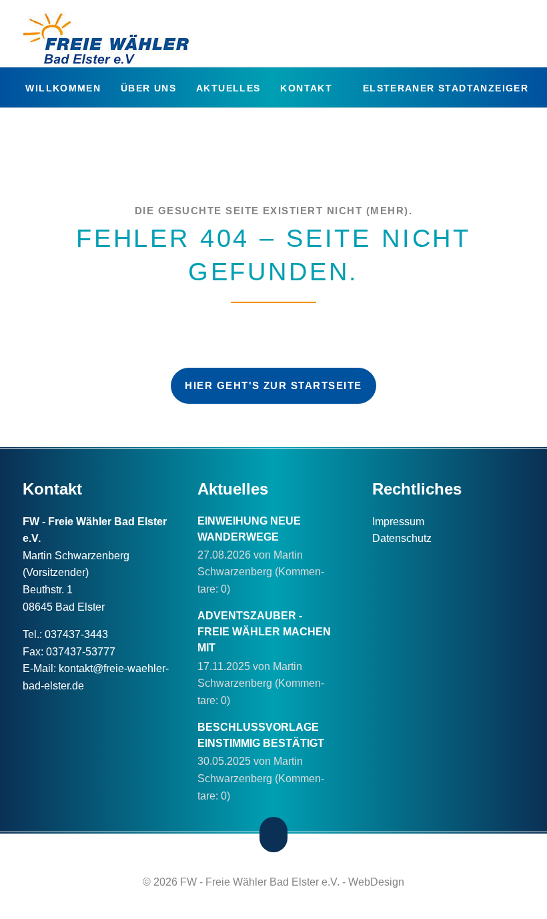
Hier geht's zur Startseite (273, 385)
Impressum (398, 521)
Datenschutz (402, 538)
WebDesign (376, 882)
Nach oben (273, 834)
